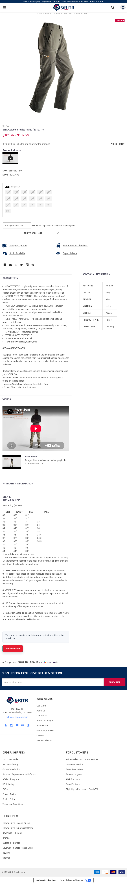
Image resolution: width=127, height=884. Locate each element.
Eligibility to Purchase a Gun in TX (82, 789)
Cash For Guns (73, 784)
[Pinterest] (32, 264)
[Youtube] (17, 725)
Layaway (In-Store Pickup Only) (17, 848)
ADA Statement (73, 779)
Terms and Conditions (31, 804)
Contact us (42, 715)
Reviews (6, 853)
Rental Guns (42, 725)
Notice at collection (46, 880)
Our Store (41, 705)
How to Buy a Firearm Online (16, 823)
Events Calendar (44, 740)
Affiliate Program (10, 779)
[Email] (10, 264)
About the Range (45, 720)
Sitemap (6, 858)
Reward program (74, 774)
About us (41, 710)
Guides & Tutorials (11, 843)
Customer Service (74, 764)
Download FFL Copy (12, 833)
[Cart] (122, 7)
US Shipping (8, 784)
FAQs (5, 789)
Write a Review (118, 144)
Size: (12, 187)
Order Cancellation (11, 769)
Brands (5, 838)
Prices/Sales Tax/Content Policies (82, 759)
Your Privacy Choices (72, 880)
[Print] (16, 264)
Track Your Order (10, 759)
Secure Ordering (10, 764)
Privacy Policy (31, 794)
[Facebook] (4, 264)
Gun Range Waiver (45, 730)
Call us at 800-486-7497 (17, 717)
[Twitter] (21, 264)
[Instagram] (11, 725)
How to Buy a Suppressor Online (17, 828)
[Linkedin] (27, 264)
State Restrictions (74, 769)
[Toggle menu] (4, 7)
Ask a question (12, 648)
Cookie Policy (31, 799)
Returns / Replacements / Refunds (18, 774)
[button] (29, 662)
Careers (40, 735)
